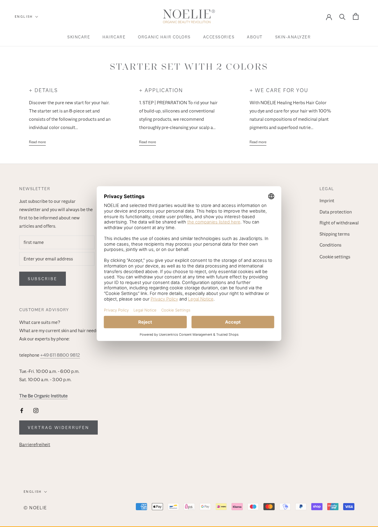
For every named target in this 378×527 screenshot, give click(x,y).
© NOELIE (35, 507)
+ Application (161, 90)
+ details (43, 90)
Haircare (114, 37)
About (255, 37)
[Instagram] (35, 410)
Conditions (330, 245)
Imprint (327, 201)
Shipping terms (335, 234)
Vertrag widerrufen (58, 427)
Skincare (78, 37)
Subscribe (42, 278)
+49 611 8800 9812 (60, 355)
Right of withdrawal (339, 223)
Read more (37, 142)
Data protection (336, 212)
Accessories (219, 37)
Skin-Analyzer (293, 37)
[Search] (342, 16)
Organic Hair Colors (164, 37)
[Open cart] (356, 16)
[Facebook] (21, 410)
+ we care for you (279, 90)
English (24, 16)
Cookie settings (335, 257)
